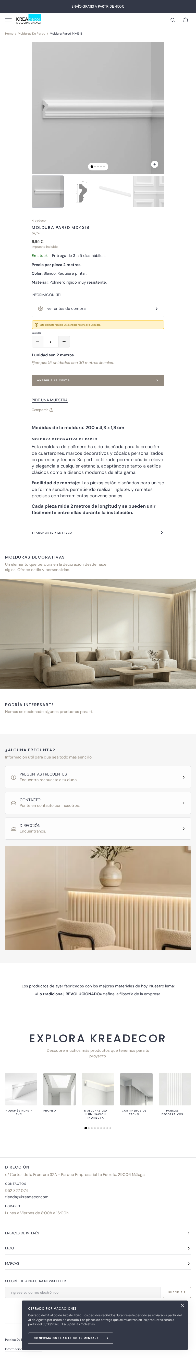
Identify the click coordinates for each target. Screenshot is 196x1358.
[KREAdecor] (28, 20)
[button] (172, 20)
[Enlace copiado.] (40, 422)
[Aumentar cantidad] (64, 341)
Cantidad (37, 332)
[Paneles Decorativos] (175, 1089)
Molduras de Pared (31, 34)
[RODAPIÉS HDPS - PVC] (21, 1089)
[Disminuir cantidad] (37, 341)
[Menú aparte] (10, 20)
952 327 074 (16, 1190)
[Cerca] (182, 1305)
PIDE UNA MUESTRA (50, 400)
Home (9, 34)
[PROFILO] (59, 1089)
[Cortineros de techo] (136, 1089)
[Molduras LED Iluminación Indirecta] (98, 1089)
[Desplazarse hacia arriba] (190, 1352)
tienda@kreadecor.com (26, 1197)
